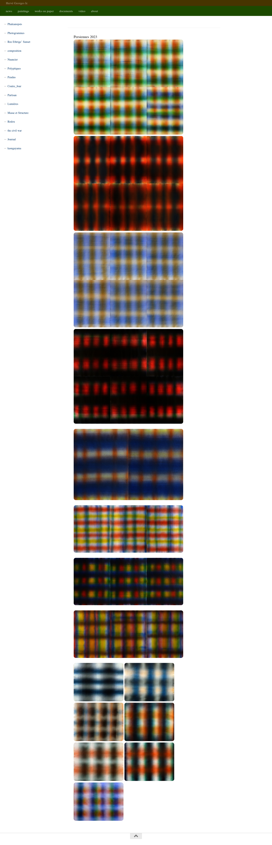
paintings (23, 11)
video (81, 11)
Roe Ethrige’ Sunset (19, 42)
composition (14, 51)
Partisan (12, 95)
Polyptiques (14, 68)
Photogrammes (16, 33)
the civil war (15, 130)
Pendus (12, 77)
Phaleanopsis (15, 24)
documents (66, 11)
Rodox (11, 121)
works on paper (44, 11)
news (9, 11)
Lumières (13, 104)
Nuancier (13, 59)
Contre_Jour (14, 86)
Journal (12, 139)
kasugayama (14, 148)
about (94, 11)
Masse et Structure (18, 113)
